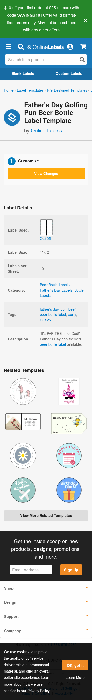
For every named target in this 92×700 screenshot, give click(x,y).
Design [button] (10, 602)
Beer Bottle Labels (55, 284)
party (72, 314)
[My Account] (70, 46)
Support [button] (11, 616)
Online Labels (46, 130)
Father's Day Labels (56, 290)
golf (63, 309)
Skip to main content (18, 25)
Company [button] (12, 630)
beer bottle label (53, 314)
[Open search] (82, 59)
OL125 (45, 319)
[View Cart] (83, 46)
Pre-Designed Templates (67, 90)
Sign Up (71, 569)
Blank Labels (23, 73)
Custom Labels (69, 73)
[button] (8, 46)
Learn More (75, 677)
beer (72, 309)
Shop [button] (9, 588)
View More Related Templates (46, 515)
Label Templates (30, 90)
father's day (49, 309)
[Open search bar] (20, 46)
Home (9, 90)
